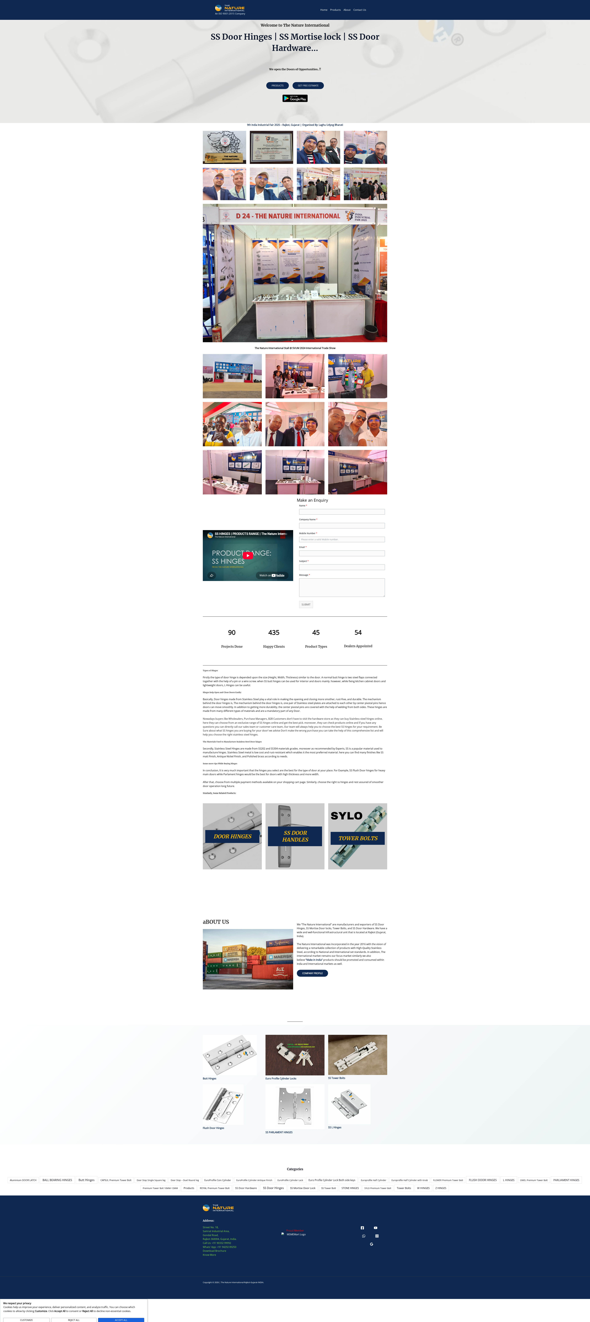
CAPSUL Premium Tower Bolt (115, 1180)
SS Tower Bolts (336, 1078)
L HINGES (508, 1180)
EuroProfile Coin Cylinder (217, 1180)
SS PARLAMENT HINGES (279, 1132)
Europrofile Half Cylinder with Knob (409, 1180)
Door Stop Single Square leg (151, 1180)
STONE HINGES (350, 1188)
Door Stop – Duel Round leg (185, 1180)
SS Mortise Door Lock (302, 1188)
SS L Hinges (334, 1127)
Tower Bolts (404, 1188)
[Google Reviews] (372, 1244)
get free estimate (308, 85)
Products (335, 10)
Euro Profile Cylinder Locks (281, 1078)
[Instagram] (377, 1236)
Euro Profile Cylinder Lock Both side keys (332, 1180)
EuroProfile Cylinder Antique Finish (254, 1180)
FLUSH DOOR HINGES (483, 1180)
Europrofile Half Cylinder (373, 1180)
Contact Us (359, 10)
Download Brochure (214, 1251)
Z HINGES (440, 1188)
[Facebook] (362, 1228)
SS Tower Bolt (328, 1188)
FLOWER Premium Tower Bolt (448, 1180)
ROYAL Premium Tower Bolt (215, 1188)
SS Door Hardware (246, 1188)
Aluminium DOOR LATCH (23, 1180)
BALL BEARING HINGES (57, 1180)
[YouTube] (376, 1228)
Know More (209, 1255)
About (347, 10)
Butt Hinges (209, 1078)
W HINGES (423, 1188)
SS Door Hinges (273, 1188)
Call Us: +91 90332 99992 (217, 1243)
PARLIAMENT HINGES (566, 1180)
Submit (306, 604)
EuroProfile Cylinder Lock (290, 1180)
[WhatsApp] (364, 1236)
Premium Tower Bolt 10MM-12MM (160, 1188)
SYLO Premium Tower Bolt (377, 1188)
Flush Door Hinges (213, 1128)
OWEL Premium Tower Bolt (534, 1180)
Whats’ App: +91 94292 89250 (219, 1247)
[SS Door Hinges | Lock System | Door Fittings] (230, 8)
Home (323, 10)
